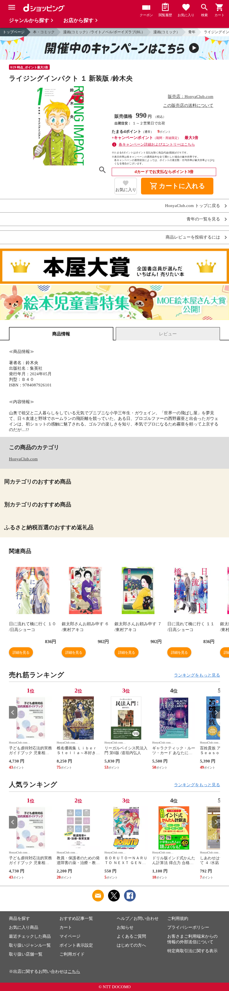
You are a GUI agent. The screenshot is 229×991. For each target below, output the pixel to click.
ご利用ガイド (72, 954)
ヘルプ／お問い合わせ (138, 918)
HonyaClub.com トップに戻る (192, 206)
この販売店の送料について (188, 105)
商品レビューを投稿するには (193, 237)
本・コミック (44, 32)
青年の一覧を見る (203, 219)
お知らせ (125, 927)
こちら (74, 971)
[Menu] (11, 7)
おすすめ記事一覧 (76, 918)
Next (216, 712)
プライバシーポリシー (188, 927)
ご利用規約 (177, 918)
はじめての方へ (131, 945)
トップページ (14, 32)
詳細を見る (21, 652)
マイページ (69, 936)
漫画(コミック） (166, 32)
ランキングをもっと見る (197, 675)
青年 (191, 32)
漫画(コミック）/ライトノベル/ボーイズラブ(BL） (104, 32)
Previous (13, 712)
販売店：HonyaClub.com (190, 96)
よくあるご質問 (131, 936)
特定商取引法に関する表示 (192, 951)
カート (65, 927)
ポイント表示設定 (76, 945)
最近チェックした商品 (30, 936)
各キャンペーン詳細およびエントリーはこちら (157, 144)
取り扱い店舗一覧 (25, 954)
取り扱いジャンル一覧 (30, 945)
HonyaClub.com (23, 459)
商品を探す (19, 918)
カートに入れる (177, 186)
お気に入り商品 (23, 927)
